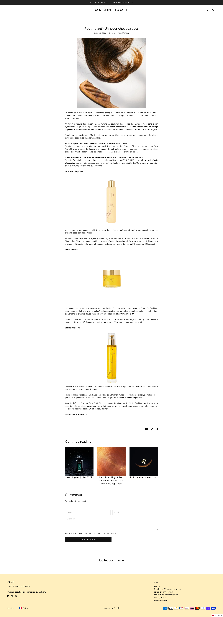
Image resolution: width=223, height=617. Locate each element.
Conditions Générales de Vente (167, 589)
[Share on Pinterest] (156, 428)
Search (157, 586)
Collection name (111, 560)
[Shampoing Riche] (111, 201)
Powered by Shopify (111, 608)
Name (69, 512)
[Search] (213, 10)
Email (116, 512)
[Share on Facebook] (146, 428)
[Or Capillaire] (111, 279)
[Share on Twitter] (151, 428)
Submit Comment (88, 540)
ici (86, 414)
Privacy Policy (160, 597)
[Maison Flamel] (111, 10)
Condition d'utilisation (163, 592)
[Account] (208, 10)
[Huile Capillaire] (111, 357)
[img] (8, 596)
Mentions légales (161, 600)
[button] (11, 608)
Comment (71, 519)
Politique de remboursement (166, 594)
